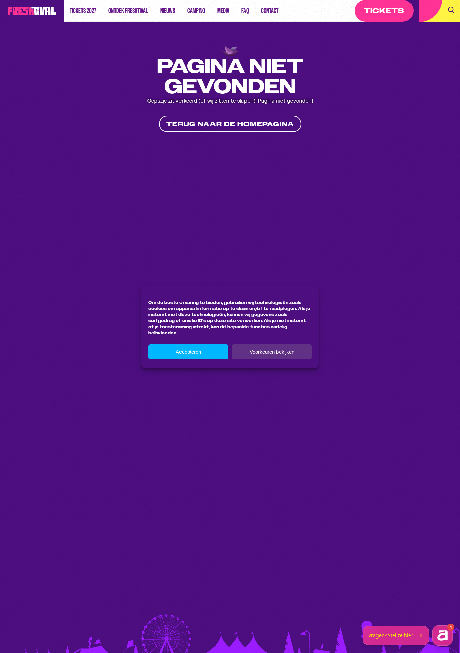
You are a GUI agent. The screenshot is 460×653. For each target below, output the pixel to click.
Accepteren (188, 352)
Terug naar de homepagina (230, 124)
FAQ (245, 11)
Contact (269, 11)
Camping (196, 11)
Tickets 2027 (83, 11)
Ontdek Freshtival (128, 11)
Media (223, 11)
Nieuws (167, 11)
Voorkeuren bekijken (272, 352)
